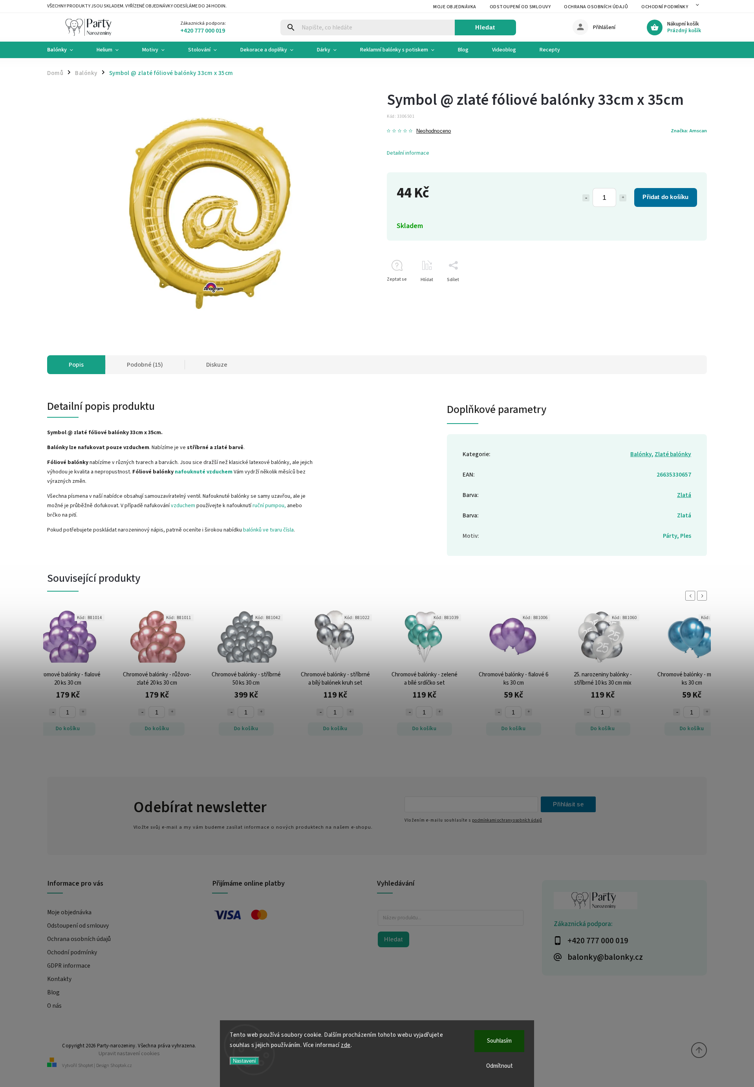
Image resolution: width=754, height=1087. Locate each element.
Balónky (641, 454)
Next (703, 596)
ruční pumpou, (269, 506)
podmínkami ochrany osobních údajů (507, 820)
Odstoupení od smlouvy (520, 7)
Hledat (485, 27)
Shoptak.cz (121, 1065)
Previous (691, 596)
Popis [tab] (76, 364)
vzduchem (183, 506)
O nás (54, 1005)
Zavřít (683, 293)
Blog (53, 992)
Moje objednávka (454, 7)
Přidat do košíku (665, 197)
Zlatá (684, 495)
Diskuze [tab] (216, 364)
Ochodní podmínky (664, 7)
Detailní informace (408, 153)
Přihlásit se (568, 804)
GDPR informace (68, 965)
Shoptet (85, 1065)
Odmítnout (499, 1066)
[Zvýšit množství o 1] (622, 197)
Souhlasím (499, 1041)
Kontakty (59, 979)
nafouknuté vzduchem (203, 472)
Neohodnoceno (433, 131)
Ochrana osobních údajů (596, 7)
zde (346, 1045)
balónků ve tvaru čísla (268, 530)
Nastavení (244, 1061)
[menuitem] (66, 50)
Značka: (689, 130)
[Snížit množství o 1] (585, 197)
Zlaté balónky (673, 454)
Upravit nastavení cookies (129, 1053)
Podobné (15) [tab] (145, 364)
